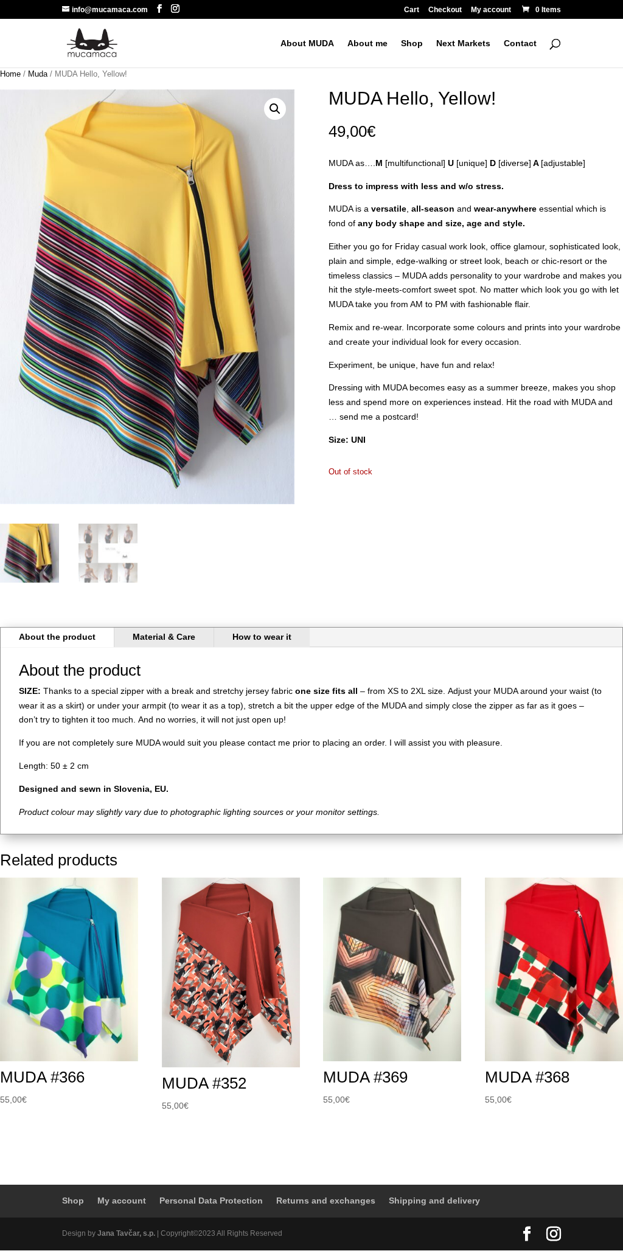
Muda (37, 73)
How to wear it (261, 637)
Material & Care (164, 637)
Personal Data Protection (211, 1200)
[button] (275, 109)
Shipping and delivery (434, 1200)
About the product (57, 637)
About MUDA (307, 43)
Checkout (445, 10)
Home (10, 73)
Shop (412, 43)
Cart (411, 10)
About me (367, 43)
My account (491, 10)
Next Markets (463, 43)
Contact (520, 43)
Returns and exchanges (325, 1200)
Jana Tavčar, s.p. (126, 1233)
